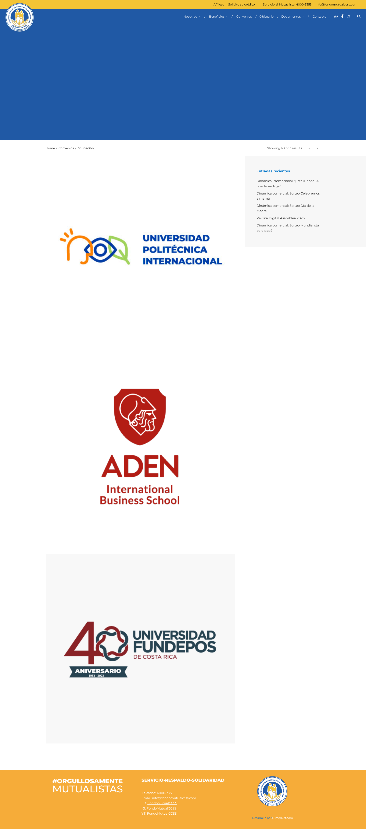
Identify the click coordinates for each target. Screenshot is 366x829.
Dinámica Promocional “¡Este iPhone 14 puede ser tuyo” (287, 183)
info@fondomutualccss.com (337, 4)
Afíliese (219, 4)
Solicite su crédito (241, 4)
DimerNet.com (282, 817)
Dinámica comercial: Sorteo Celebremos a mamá (288, 195)
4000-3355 (304, 4)
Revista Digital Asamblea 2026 (280, 218)
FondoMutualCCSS (162, 803)
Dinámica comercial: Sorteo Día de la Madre (285, 208)
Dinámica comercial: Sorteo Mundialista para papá (287, 227)
